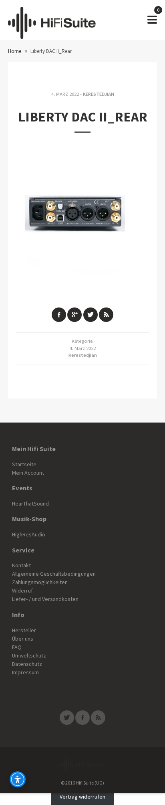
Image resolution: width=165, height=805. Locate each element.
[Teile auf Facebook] (59, 314)
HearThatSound (30, 503)
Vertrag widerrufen (82, 797)
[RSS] (98, 717)
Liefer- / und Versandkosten (45, 599)
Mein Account (28, 472)
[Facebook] (82, 717)
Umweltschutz (29, 655)
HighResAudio (28, 534)
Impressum (25, 672)
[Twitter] (67, 717)
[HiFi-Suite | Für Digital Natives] (52, 20)
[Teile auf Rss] (106, 314)
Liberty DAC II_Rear (82, 116)
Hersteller (24, 630)
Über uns (22, 638)
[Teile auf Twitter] (90, 314)
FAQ (17, 647)
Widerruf (22, 590)
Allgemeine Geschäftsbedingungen (54, 573)
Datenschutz (27, 663)
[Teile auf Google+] (74, 314)
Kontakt (21, 565)
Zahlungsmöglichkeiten (40, 582)
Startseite (24, 464)
